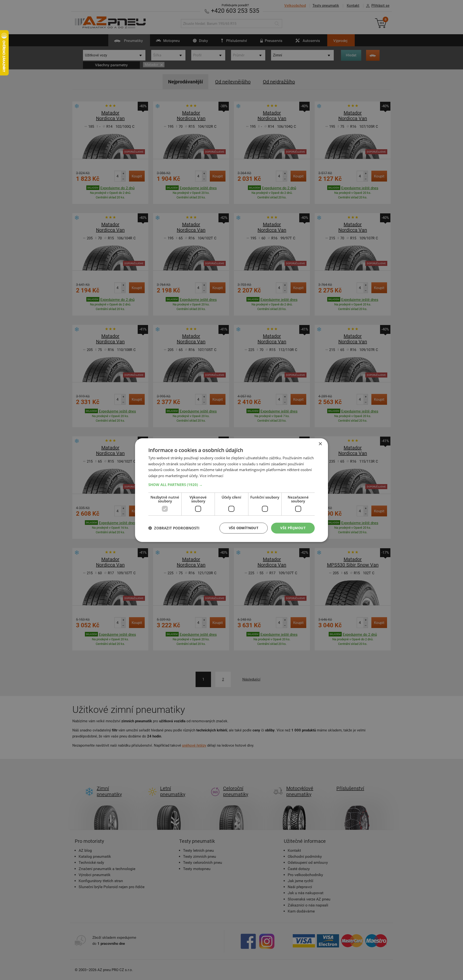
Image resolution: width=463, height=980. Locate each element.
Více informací (211, 475)
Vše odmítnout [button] (243, 528)
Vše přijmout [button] (293, 528)
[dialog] (231, 490)
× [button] (320, 444)
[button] (231, 484)
